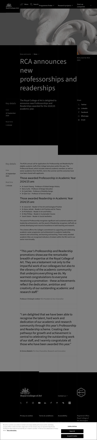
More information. (12, 430)
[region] (48, 431)
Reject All (72, 431)
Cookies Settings (72, 426)
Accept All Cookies (72, 436)
